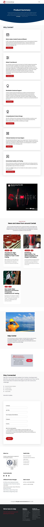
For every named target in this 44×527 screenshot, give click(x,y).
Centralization (27, 250)
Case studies (10, 76)
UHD (11, 250)
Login (29, 360)
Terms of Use (26, 464)
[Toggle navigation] (39, 2)
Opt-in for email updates (11, 428)
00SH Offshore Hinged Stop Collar (10, 491)
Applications (7, 250)
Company (8, 419)
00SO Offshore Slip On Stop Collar (10, 490)
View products (10, 123)
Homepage (18, 16)
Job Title (7, 410)
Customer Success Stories (29, 457)
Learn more (9, 47)
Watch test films (10, 171)
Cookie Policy (26, 462)
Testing (10, 286)
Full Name (8, 405)
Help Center (10, 344)
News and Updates (27, 455)
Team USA (9, 146)
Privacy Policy (26, 461)
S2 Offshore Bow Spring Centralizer (10, 482)
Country (7, 423)
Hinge (32, 250)
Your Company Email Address (12, 414)
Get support (9, 101)
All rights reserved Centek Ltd (22, 501)
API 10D (6, 286)
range (12, 167)
